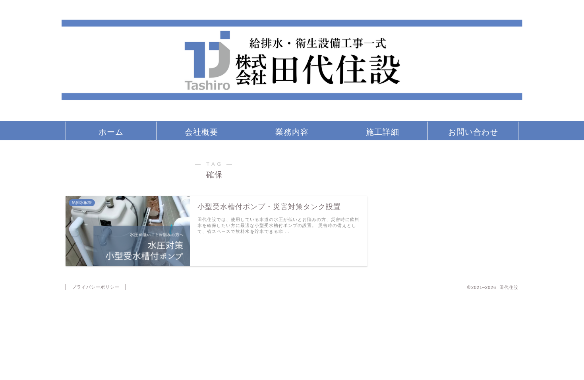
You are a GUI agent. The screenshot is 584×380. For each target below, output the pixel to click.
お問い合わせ (473, 132)
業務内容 (292, 132)
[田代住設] (292, 117)
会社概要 (201, 132)
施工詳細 (382, 132)
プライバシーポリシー (96, 287)
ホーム (111, 132)
